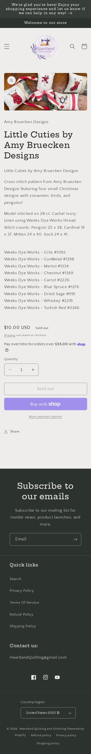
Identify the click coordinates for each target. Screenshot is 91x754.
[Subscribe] (75, 539)
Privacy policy (66, 735)
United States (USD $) (42, 713)
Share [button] (15, 431)
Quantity (11, 359)
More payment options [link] (45, 416)
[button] (6, 46)
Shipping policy (48, 743)
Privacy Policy (22, 591)
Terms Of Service (24, 602)
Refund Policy (21, 614)
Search (15, 579)
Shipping (9, 335)
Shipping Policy (23, 626)
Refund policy (41, 735)
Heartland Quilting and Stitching (42, 728)
